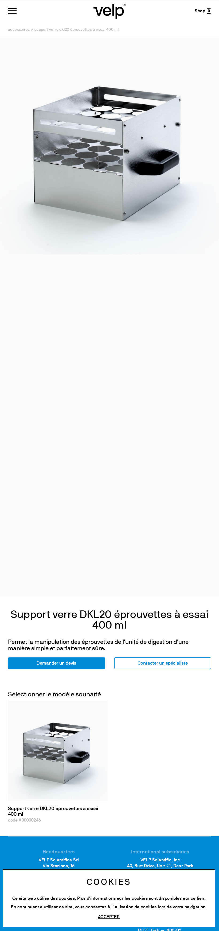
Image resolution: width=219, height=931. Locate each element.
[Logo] (109, 11)
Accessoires (19, 29)
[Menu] (12, 11)
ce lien (197, 899)
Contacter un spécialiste (163, 663)
